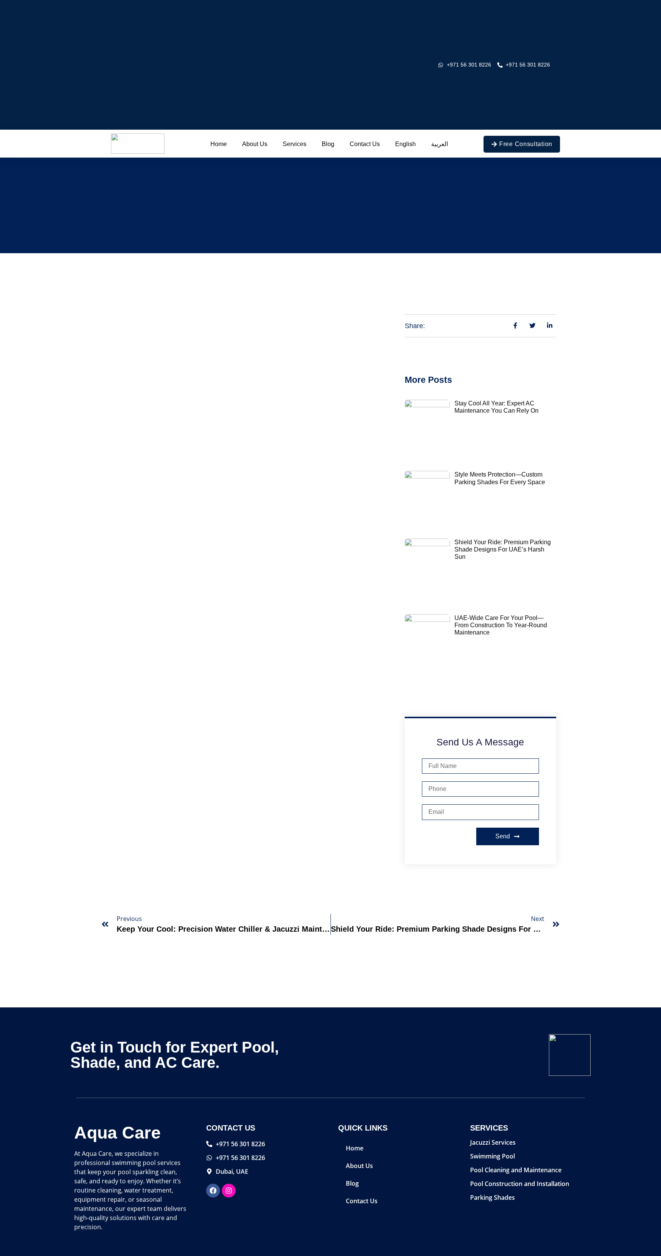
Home (218, 144)
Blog (328, 144)
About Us (254, 144)
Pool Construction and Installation (519, 1184)
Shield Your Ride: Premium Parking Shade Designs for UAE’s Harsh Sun (502, 549)
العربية (439, 144)
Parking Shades (492, 1197)
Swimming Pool (492, 1156)
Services (294, 144)
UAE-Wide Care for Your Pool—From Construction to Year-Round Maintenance (500, 625)
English (405, 144)
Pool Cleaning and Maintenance (516, 1170)
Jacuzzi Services (493, 1142)
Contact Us (365, 144)
